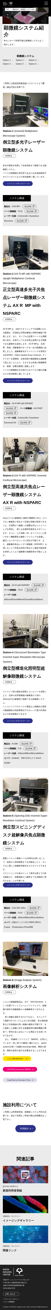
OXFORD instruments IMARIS (19, 1069)
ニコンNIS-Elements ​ (16, 1059)
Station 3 (32, 60)
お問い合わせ (10, 1294)
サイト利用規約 (9, 1302)
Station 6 (32, 64)
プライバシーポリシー (11, 1299)
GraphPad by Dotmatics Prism (19, 1080)
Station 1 (7, 60)
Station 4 (7, 64)
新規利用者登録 (20, 83)
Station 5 (20, 64)
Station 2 (20, 60)
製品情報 (28, 206)
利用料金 (8, 156)
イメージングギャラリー (16, 184)
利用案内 (24, 1128)
